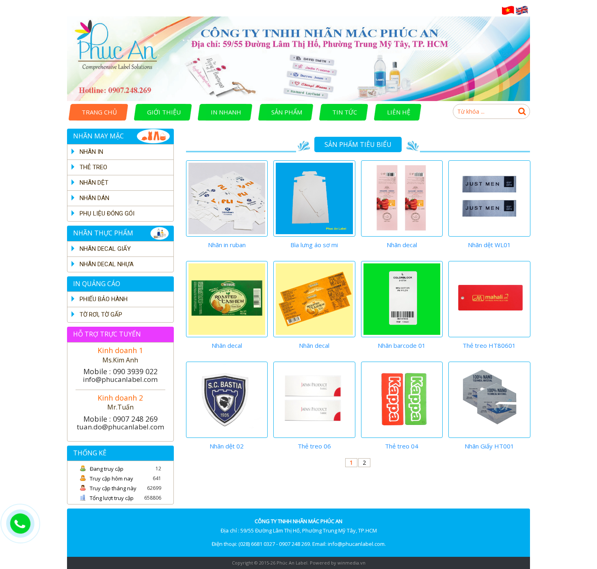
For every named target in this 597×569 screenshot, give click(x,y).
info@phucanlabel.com (120, 379)
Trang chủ (99, 112)
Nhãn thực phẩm (103, 232)
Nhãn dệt (94, 182)
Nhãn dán (94, 198)
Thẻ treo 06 (314, 446)
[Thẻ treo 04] (402, 400)
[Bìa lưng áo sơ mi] (314, 198)
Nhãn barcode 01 (402, 345)
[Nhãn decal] (402, 198)
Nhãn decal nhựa (107, 264)
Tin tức (344, 112)
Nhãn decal (402, 245)
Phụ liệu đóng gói (107, 213)
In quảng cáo (96, 283)
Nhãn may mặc (98, 135)
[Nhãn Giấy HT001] (489, 400)
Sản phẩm (286, 112)
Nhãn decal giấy (105, 248)
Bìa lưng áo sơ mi (314, 245)
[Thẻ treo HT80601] (489, 299)
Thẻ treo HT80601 (489, 345)
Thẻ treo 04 (401, 446)
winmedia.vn (351, 563)
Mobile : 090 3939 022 (120, 371)
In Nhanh (226, 112)
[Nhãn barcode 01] (402, 299)
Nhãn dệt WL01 (489, 245)
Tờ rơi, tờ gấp (101, 314)
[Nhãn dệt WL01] (489, 198)
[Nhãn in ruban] (227, 198)
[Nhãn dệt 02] (227, 400)
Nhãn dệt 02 (227, 446)
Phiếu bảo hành (104, 299)
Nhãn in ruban (227, 245)
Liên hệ (398, 112)
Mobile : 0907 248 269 (120, 419)
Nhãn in (91, 151)
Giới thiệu (164, 112)
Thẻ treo (93, 167)
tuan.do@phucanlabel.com (120, 426)
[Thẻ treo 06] (314, 400)
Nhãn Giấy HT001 (489, 446)
